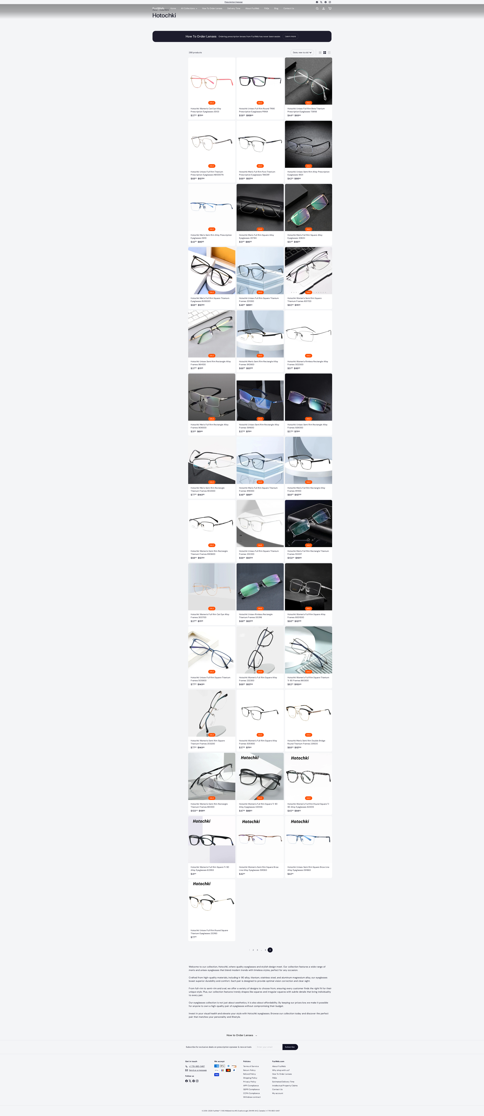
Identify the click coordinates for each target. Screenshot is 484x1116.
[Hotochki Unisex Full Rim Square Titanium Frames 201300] (260, 278)
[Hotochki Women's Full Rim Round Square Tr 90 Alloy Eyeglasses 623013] (308, 784)
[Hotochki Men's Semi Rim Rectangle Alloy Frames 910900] (260, 341)
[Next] (270, 950)
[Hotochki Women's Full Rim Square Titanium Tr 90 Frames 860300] (308, 657)
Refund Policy (249, 1074)
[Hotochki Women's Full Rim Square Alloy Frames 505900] (260, 721)
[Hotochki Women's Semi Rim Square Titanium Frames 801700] (308, 278)
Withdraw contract (252, 1097)
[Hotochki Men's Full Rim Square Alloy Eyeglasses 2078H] (260, 215)
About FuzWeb (252, 8)
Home (173, 8)
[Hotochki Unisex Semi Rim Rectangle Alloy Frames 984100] (211, 341)
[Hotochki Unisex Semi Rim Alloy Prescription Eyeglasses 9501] (308, 152)
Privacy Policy (249, 1081)
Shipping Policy (250, 1078)
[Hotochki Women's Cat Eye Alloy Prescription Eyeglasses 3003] (211, 88)
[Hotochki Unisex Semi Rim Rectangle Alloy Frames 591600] (260, 404)
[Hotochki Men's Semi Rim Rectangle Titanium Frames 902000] (211, 468)
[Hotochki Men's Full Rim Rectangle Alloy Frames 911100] (308, 468)
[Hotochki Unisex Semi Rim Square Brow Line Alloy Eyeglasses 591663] (308, 847)
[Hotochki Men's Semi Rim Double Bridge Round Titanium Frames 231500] (308, 721)
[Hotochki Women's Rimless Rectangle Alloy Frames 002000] (308, 341)
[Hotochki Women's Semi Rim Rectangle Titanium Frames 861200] (211, 784)
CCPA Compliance (251, 1093)
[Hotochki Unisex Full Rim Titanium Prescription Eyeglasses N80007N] (211, 152)
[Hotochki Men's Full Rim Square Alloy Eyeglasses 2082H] (308, 215)
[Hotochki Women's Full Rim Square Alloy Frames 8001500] (308, 594)
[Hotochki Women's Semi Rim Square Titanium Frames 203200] (211, 721)
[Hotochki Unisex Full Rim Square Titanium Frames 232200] (260, 531)
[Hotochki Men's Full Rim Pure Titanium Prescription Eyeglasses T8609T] (260, 152)
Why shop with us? (281, 1070)
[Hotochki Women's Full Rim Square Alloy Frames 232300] (260, 657)
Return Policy (249, 1070)
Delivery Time (233, 8)
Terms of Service (251, 1066)
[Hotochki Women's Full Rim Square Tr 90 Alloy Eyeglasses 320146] (260, 784)
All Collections (188, 8)
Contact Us (288, 8)
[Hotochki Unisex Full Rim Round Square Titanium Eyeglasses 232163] (211, 910)
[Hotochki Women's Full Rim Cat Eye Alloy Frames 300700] (211, 594)
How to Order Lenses (242, 1035)
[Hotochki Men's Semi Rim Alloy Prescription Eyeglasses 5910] (211, 215)
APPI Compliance (251, 1085)
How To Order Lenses (233, 2)
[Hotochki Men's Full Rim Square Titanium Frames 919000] (260, 468)
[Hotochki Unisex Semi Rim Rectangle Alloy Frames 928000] (308, 404)
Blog (276, 8)
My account (277, 1093)
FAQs (266, 8)
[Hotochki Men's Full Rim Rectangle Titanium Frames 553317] (308, 531)
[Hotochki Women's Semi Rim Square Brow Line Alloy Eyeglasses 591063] (260, 847)
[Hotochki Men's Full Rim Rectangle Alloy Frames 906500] (211, 404)
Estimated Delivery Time (283, 1081)
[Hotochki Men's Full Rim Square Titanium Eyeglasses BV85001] (211, 278)
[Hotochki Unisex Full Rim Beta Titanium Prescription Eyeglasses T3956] (308, 88)
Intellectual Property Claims (285, 1085)
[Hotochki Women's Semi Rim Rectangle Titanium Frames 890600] (211, 531)
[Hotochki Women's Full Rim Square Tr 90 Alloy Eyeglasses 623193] (211, 847)
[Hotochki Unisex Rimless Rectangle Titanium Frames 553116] (260, 594)
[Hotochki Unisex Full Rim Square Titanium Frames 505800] (211, 657)
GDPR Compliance (251, 1089)
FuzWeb (158, 8)
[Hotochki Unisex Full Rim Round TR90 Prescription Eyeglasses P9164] (260, 88)
